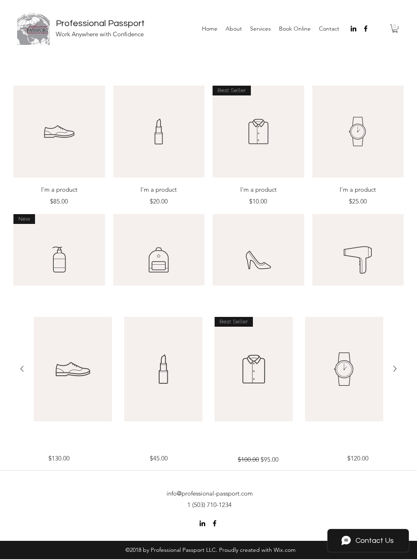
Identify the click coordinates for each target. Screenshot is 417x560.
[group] (208, 369)
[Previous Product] (22, 369)
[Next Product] (395, 369)
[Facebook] (366, 28)
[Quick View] (59, 131)
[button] (395, 28)
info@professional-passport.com (210, 493)
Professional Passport (100, 23)
